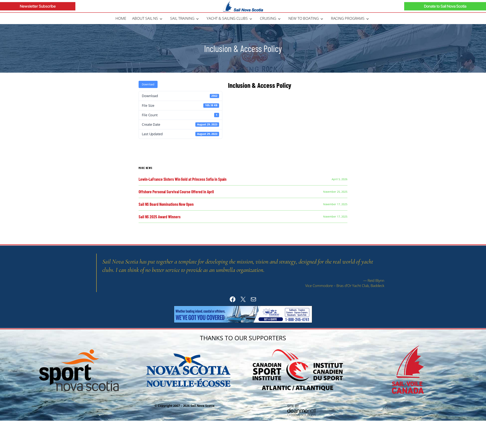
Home (120, 18)
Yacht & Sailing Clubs (227, 18)
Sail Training (182, 18)
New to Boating (303, 18)
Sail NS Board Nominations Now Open (166, 204)
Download (148, 84)
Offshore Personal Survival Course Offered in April (176, 191)
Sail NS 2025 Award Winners (159, 216)
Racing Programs (348, 18)
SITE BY (293, 406)
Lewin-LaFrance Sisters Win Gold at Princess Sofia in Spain (182, 179)
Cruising (268, 18)
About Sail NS (145, 18)
